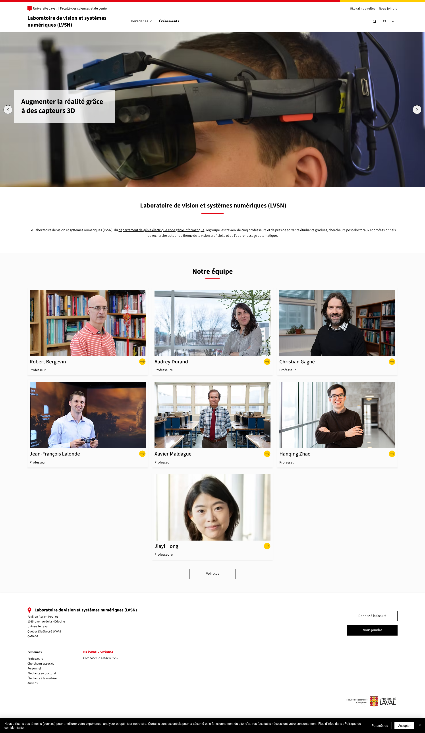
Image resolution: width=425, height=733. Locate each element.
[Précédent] (8, 109)
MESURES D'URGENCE (98, 652)
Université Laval (44, 8)
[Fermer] (419, 725)
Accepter (404, 725)
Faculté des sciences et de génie (83, 8)
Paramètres (380, 725)
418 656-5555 (109, 658)
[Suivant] (417, 109)
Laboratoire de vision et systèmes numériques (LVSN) (66, 21)
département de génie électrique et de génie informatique (161, 230)
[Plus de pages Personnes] (151, 21)
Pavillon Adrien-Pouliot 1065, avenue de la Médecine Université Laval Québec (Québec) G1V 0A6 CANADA (46, 627)
